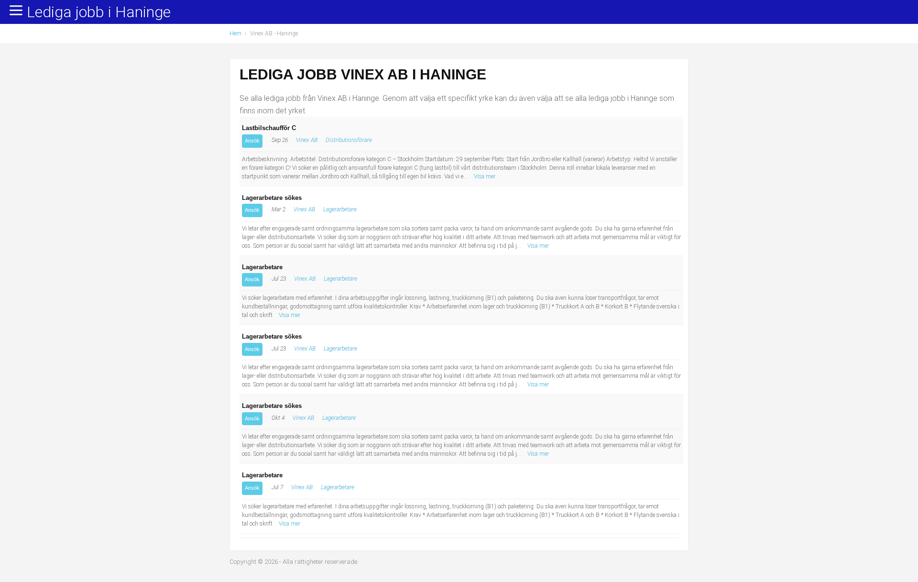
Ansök (252, 140)
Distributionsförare (349, 140)
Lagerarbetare (340, 209)
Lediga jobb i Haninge (99, 12)
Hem (235, 33)
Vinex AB (306, 140)
